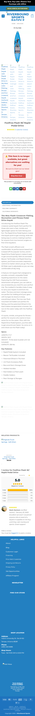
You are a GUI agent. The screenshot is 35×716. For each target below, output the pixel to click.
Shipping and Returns (13, 563)
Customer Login (12, 552)
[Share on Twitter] (17, 188)
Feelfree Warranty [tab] (9, 208)
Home (13, 23)
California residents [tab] (10, 211)
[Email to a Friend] (20, 188)
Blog (7, 547)
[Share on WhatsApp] (10, 188)
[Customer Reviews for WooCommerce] (29, 475)
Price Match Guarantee (13, 559)
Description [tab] (6, 202)
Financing (9, 555)
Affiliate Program (12, 576)
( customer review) (21, 129)
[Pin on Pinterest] (24, 188)
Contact (23, 706)
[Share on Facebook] (14, 188)
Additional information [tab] (11, 205)
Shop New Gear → (17, 176)
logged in (14, 533)
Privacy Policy (10, 567)
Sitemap (17, 710)
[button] (3, 16)
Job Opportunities (13, 571)
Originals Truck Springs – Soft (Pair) (9, 457)
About (8, 543)
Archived (20, 23)
